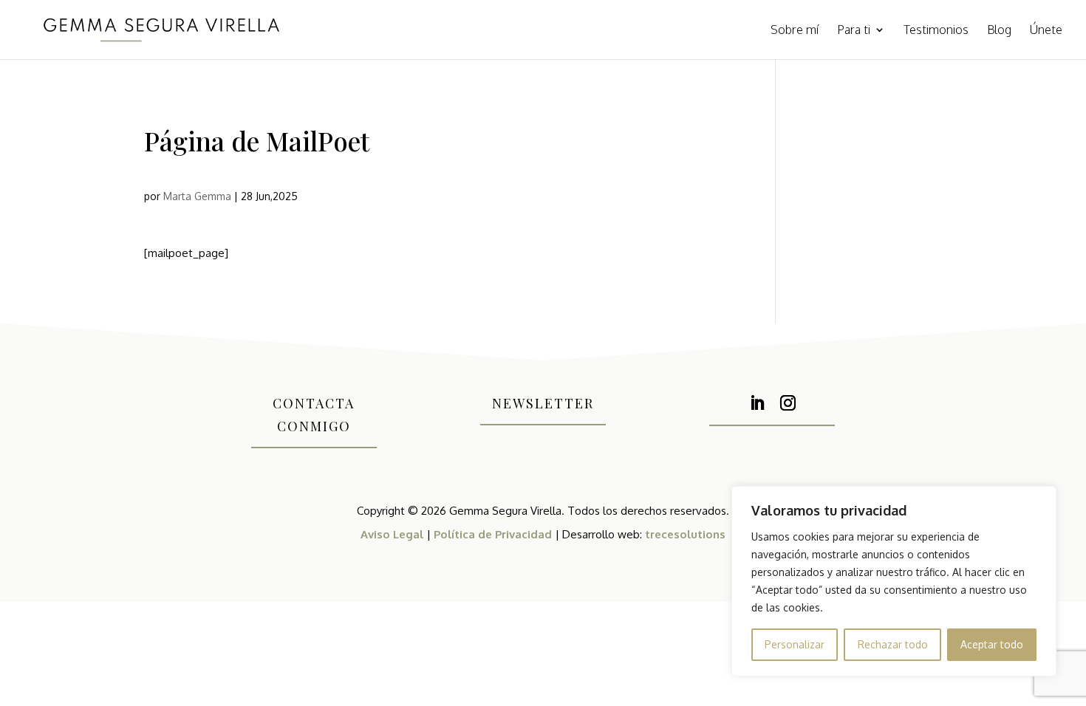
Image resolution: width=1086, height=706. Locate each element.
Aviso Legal (392, 534)
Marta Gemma (197, 196)
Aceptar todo (991, 644)
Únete (1046, 30)
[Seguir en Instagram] (787, 403)
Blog (999, 30)
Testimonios (936, 30)
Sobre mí (795, 30)
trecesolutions (685, 534)
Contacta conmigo (314, 414)
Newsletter (543, 403)
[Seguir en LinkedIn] (756, 403)
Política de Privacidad (493, 534)
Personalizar (794, 644)
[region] (893, 581)
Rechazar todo (893, 644)
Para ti (853, 30)
